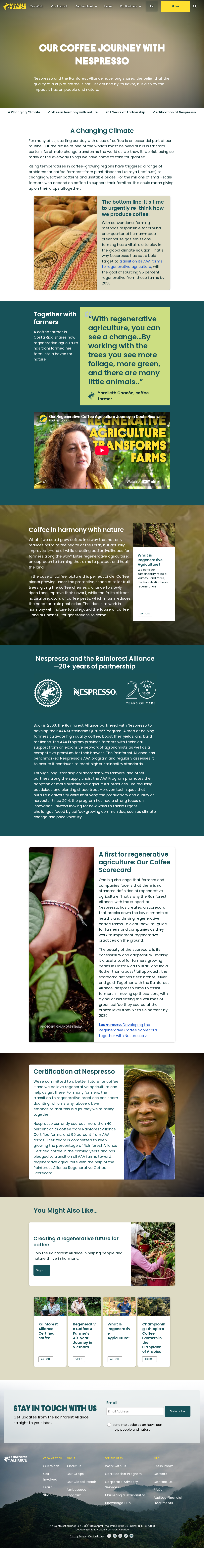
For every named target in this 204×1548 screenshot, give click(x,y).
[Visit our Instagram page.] (115, 1536)
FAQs (158, 1489)
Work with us (115, 1466)
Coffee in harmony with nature (73, 112)
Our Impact (59, 6)
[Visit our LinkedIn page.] (120, 1536)
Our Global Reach (81, 1482)
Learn (108, 6)
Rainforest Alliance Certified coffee (48, 1331)
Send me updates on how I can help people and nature (137, 1427)
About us (74, 1466)
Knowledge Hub (118, 1503)
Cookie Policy (96, 1536)
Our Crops (75, 1474)
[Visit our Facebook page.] (109, 1536)
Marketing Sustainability (125, 1495)
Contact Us (163, 1482)
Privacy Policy (78, 1536)
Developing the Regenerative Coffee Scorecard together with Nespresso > (128, 1030)
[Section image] (154, 545)
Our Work (36, 6)
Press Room (163, 1466)
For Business (128, 6)
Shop (47, 1495)
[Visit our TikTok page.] (126, 1536)
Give (175, 6)
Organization (52, 1458)
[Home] (14, 6)
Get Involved (84, 6)
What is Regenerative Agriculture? (150, 560)
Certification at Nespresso (174, 112)
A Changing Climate (24, 112)
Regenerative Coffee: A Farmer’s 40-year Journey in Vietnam (84, 1336)
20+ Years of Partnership (125, 112)
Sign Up (41, 1270)
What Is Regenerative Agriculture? (119, 1331)
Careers (160, 1474)
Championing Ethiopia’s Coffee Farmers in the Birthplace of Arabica (153, 1338)
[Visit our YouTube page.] (131, 1536)
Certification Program (123, 1474)
